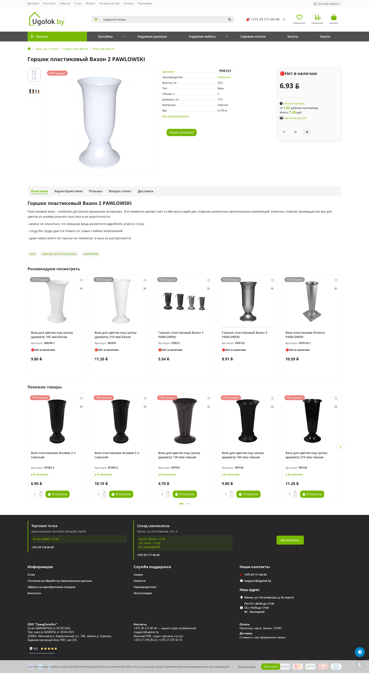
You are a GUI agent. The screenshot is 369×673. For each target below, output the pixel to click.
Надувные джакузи (152, 36)
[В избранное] (81, 280)
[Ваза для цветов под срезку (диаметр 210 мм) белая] (121, 301)
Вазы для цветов (103, 49)
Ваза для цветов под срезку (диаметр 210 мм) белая (116, 335)
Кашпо (325, 36)
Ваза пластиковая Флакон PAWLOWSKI (305, 335)
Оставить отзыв (109, 3)
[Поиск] (229, 19)
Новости (65, 3)
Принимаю (271, 666)
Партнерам (145, 3)
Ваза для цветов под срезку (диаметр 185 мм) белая (52, 335)
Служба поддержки (152, 566)
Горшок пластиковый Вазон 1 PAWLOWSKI (181, 335)
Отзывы (128, 3)
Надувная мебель (202, 36)
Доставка (33, 3)
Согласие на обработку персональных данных (60, 581)
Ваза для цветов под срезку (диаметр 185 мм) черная (243, 455)
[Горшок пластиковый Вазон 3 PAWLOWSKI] (248, 301)
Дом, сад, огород (47, 49)
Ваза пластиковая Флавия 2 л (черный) (53, 455)
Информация (40, 566)
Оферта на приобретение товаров (51, 587)
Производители (145, 587)
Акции (138, 574)
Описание (39, 191)
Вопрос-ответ (120, 191)
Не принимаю (247, 666)
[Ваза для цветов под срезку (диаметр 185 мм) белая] (57, 301)
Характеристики (68, 191)
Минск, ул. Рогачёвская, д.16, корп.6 (269, 597)
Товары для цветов (75, 49)
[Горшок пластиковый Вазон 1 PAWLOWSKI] (184, 301)
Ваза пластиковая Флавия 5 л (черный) (117, 455)
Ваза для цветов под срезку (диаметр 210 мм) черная (307, 455)
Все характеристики (175, 116)
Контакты (49, 3)
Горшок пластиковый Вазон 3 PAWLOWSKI (244, 335)
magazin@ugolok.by (257, 581)
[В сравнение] (81, 288)
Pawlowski (224, 77)
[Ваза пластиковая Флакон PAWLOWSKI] (312, 301)
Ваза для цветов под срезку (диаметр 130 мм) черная (179, 455)
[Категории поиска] (96, 19)
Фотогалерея (143, 593)
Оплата (90, 3)
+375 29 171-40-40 (265, 19)
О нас (78, 3)
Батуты (292, 36)
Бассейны (105, 36)
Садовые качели (252, 36)
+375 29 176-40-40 (42, 547)
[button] (28, 447)
